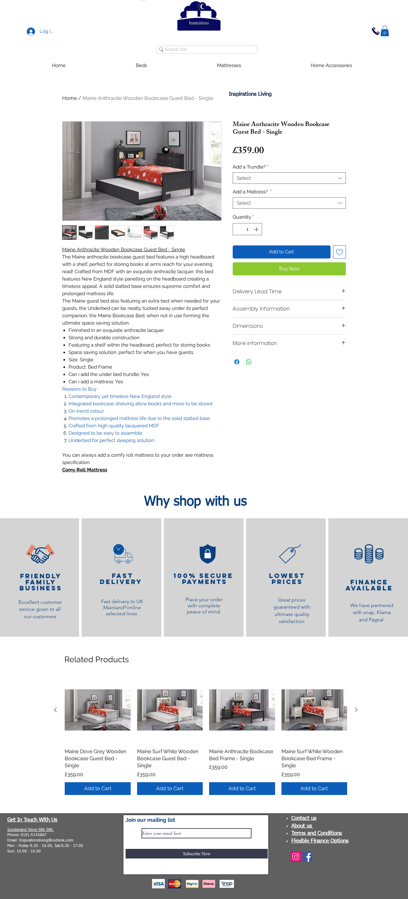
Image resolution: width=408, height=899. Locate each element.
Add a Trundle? (251, 167)
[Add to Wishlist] (339, 251)
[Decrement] (238, 229)
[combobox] (289, 178)
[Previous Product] (55, 710)
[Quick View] (98, 710)
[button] (384, 31)
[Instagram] (296, 856)
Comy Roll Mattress (84, 470)
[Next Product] (356, 710)
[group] (206, 736)
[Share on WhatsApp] (249, 362)
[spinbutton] (247, 229)
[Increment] (257, 229)
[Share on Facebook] (237, 362)
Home (69, 98)
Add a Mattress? (252, 192)
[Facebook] (307, 856)
